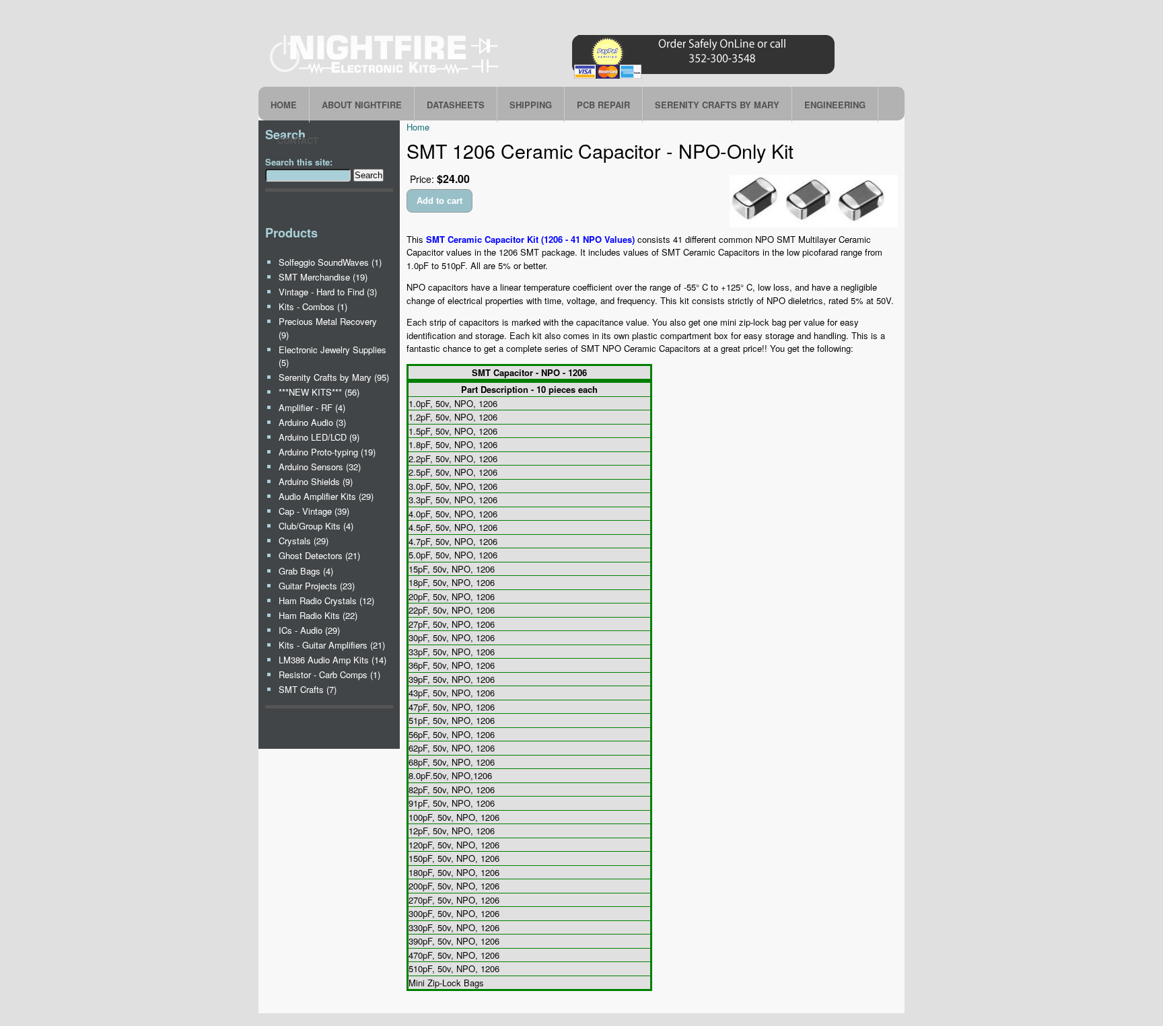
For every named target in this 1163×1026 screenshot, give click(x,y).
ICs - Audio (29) (309, 630)
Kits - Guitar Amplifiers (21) (332, 644)
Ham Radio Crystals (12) (326, 600)
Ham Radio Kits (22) (318, 615)
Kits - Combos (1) (313, 306)
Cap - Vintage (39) (314, 511)
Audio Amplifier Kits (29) (326, 496)
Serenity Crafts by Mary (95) (334, 377)
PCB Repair (603, 104)
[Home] (555, 78)
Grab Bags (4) (306, 570)
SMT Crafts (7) (308, 689)
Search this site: (298, 161)
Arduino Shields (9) (316, 481)
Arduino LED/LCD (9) (319, 437)
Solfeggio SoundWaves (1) (330, 262)
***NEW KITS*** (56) (319, 392)
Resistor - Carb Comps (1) (329, 674)
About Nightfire (362, 104)
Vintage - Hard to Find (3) (328, 291)
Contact (297, 140)
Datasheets (456, 104)
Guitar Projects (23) (317, 585)
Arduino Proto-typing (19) (327, 451)
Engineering (835, 104)
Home (284, 104)
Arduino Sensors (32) (320, 466)
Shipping (530, 104)
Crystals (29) (303, 540)
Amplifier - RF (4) (312, 407)
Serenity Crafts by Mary (717, 104)
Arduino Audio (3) (312, 422)
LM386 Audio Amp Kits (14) (332, 659)
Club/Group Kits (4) (316, 525)
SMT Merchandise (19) (323, 276)
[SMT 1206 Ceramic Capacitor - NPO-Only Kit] (814, 223)
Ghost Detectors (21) (319, 555)
